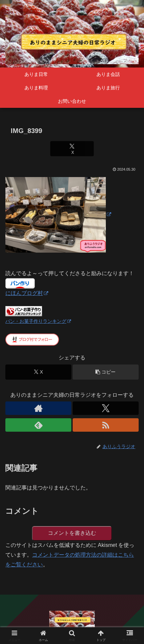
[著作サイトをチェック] (38, 408)
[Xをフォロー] (106, 408)
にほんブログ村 (24, 293)
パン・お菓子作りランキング (35, 321)
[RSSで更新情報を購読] (106, 425)
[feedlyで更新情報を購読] (38, 425)
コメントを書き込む (72, 533)
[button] (106, 372)
